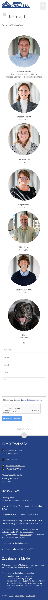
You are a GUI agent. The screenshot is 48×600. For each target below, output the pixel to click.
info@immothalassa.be (15, 465)
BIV (25, 583)
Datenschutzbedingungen (31, 400)
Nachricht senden (12, 418)
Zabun (11, 596)
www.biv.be (25, 534)
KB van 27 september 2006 (25, 586)
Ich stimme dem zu (23, 400)
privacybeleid (19, 596)
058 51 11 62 (11, 459)
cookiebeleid (30, 596)
